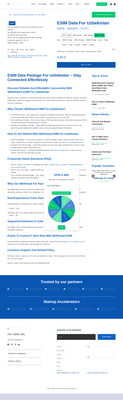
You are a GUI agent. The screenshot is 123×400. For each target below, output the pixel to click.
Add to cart (86, 65)
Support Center (65, 256)
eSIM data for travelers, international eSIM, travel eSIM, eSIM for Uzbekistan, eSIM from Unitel (27, 56)
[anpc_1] (101, 346)
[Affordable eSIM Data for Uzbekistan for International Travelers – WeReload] (27, 22)
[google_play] (68, 373)
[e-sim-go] (71, 289)
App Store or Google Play (60, 150)
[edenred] (14, 289)
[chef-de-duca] (89, 289)
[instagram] (15, 344)
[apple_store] (97, 373)
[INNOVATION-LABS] (61, 309)
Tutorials (94, 94)
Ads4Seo (74, 388)
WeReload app (34, 123)
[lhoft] (108, 289)
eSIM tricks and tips (97, 128)
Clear (114, 49)
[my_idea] (39, 309)
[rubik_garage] (106, 309)
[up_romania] (52, 289)
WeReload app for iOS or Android (67, 241)
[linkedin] (19, 344)
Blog (93, 143)
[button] (93, 176)
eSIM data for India (103, 178)
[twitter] (12, 344)
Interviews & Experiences (102, 158)
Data (58, 40)
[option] (66, 35)
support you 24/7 (27, 256)
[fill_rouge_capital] (84, 309)
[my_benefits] (33, 289)
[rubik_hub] (16, 309)
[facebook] (8, 344)
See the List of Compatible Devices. (71, 142)
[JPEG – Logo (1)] (15, 3)
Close (61, 227)
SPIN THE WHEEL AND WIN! (61, 193)
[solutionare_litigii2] (101, 357)
